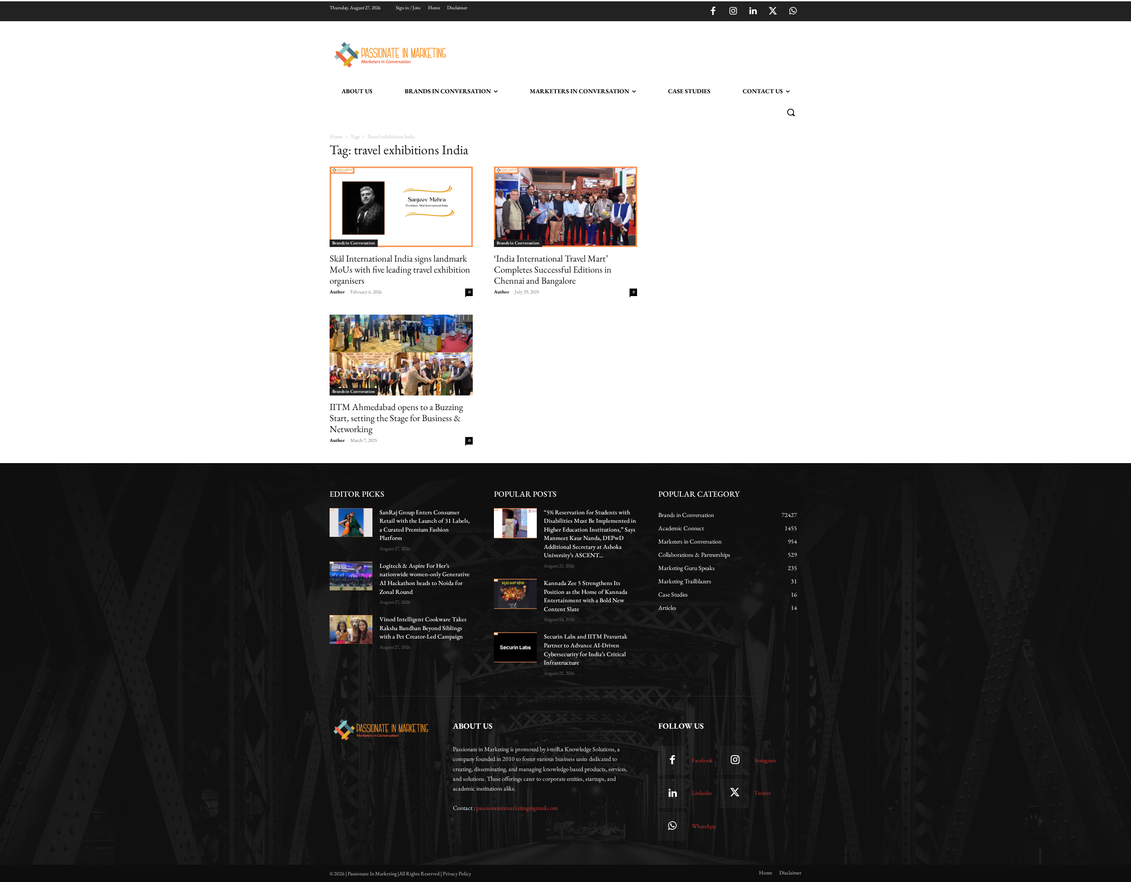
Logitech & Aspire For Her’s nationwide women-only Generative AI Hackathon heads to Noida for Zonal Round (425, 579)
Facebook (702, 760)
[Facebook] (713, 11)
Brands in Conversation (353, 243)
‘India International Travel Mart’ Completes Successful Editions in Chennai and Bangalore (552, 269)
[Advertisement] (610, 53)
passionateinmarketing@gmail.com (517, 808)
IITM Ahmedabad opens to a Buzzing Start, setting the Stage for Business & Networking (396, 418)
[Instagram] (733, 11)
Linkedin (702, 793)
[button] (790, 112)
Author (337, 292)
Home (336, 136)
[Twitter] (773, 11)
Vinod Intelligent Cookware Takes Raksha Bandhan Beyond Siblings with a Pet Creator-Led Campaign (423, 627)
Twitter (762, 793)
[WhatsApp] (792, 11)
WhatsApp (704, 826)
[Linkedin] (753, 11)
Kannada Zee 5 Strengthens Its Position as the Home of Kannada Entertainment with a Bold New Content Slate (585, 596)
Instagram (765, 760)
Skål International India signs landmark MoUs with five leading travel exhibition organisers (400, 269)
